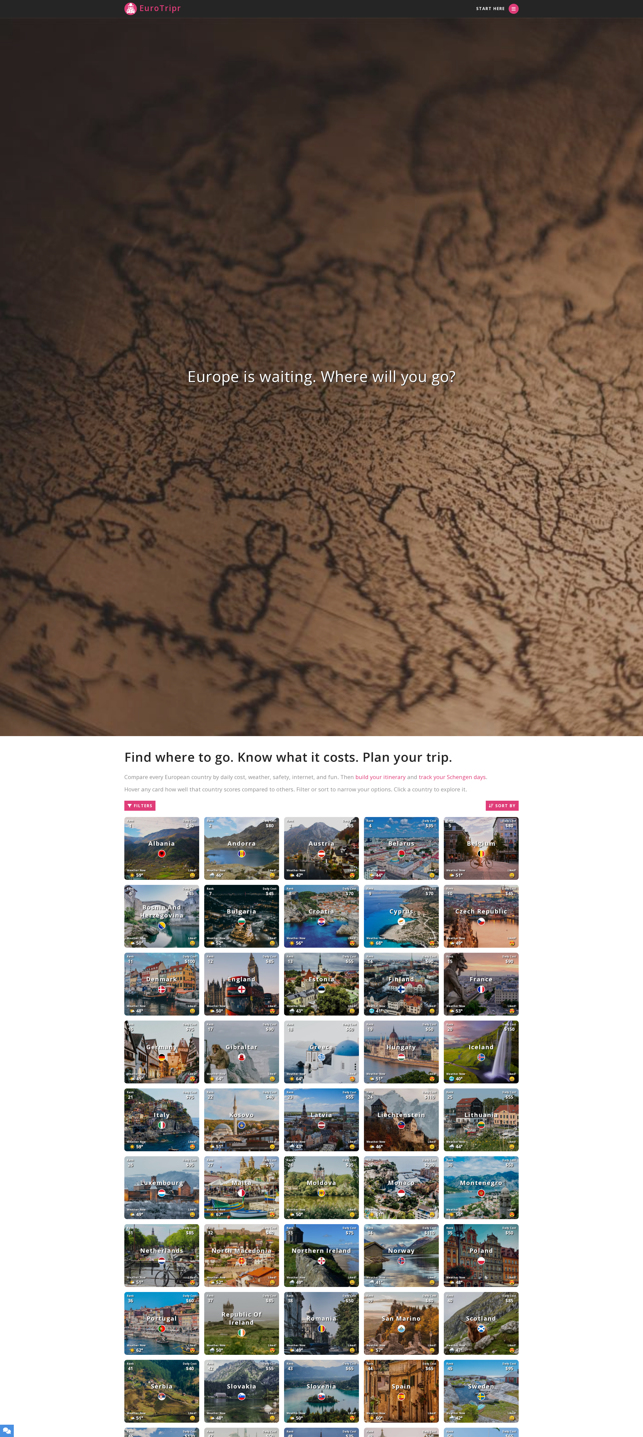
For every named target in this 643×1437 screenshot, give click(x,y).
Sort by (505, 805)
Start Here (490, 8)
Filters (142, 805)
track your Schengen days (452, 777)
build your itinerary (380, 777)
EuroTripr (160, 8)
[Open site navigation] (514, 9)
